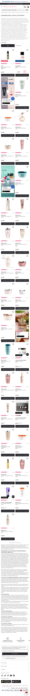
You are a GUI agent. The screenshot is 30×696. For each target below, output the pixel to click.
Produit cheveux (15, 12)
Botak (2, 609)
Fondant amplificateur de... (20, 216)
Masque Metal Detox (19, 361)
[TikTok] (5, 676)
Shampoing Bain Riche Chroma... (21, 475)
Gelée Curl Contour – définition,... (7, 531)
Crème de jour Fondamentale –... (7, 418)
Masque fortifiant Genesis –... (6, 301)
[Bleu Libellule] (11, 7)
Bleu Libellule (8, 12)
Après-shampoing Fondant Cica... (21, 156)
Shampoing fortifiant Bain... (6, 244)
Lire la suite (3, 42)
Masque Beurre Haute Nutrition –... (7, 156)
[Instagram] (2, 676)
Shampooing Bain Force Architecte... (6, 362)
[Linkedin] (14, 676)
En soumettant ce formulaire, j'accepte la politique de (15, 657)
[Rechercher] (27, 10)
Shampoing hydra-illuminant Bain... (21, 245)
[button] (21, 7)
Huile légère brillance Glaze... (20, 128)
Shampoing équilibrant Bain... (21, 95)
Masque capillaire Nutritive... (6, 128)
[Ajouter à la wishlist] (13, 50)
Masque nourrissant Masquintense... (19, 447)
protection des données (10, 658)
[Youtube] (11, 676)
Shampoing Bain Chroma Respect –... (7, 390)
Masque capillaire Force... (20, 183)
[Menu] (2, 7)
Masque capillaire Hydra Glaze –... (7, 328)
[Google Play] (6, 682)
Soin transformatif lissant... (6, 503)
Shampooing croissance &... (6, 216)
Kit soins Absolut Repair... (20, 418)
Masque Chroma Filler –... (20, 273)
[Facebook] (8, 676)
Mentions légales (5, 685)
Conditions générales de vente (15, 685)
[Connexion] (24, 6)
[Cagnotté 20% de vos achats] (15, 1)
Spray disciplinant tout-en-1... (20, 390)
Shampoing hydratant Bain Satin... (22, 503)
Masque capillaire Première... (20, 301)
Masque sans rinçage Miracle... (21, 66)
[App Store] (16, 682)
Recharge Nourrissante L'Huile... (7, 475)
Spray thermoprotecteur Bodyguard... (5, 67)
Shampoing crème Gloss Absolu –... (7, 273)
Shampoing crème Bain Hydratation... (5, 447)
